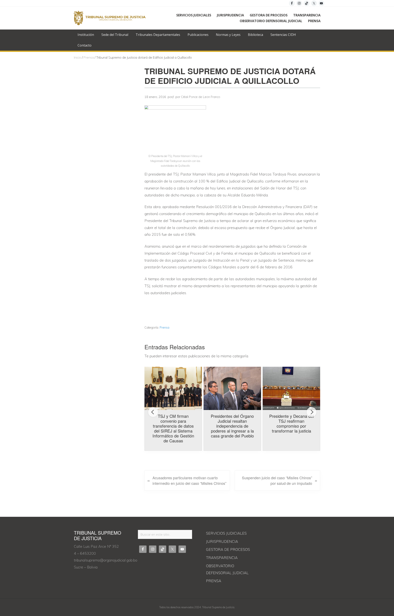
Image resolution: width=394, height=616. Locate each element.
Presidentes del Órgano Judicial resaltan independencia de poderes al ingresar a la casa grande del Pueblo (232, 426)
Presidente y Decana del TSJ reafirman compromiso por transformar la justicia (291, 423)
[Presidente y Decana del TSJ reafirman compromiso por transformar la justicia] (291, 388)
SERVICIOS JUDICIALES (226, 533)
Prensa (164, 327)
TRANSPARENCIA (222, 557)
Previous (153, 412)
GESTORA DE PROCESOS (228, 549)
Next (311, 412)
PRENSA (213, 580)
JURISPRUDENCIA (222, 541)
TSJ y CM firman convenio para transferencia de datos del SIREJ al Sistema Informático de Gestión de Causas (173, 428)
